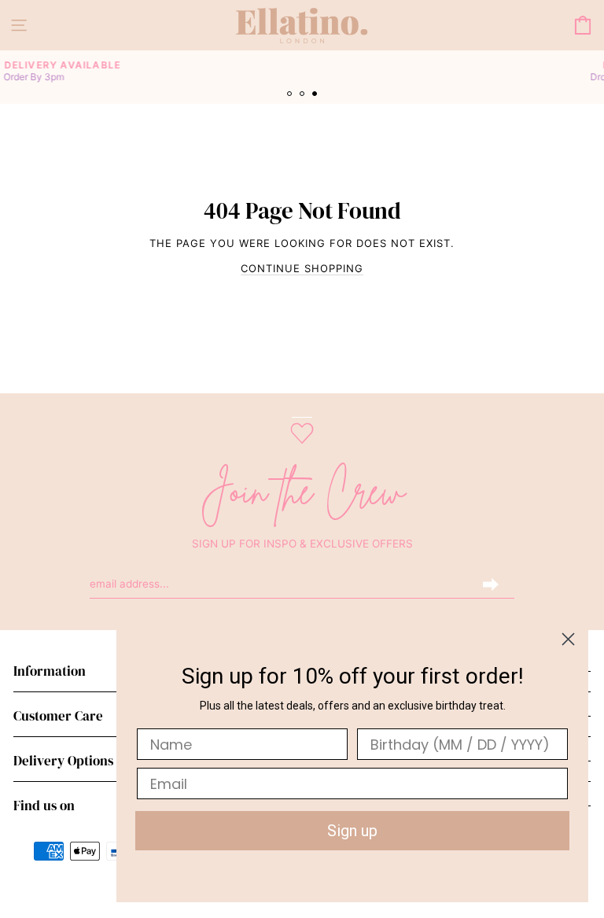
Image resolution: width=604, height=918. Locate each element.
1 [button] (291, 95)
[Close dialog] (568, 639)
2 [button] (304, 95)
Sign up (352, 830)
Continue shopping (302, 268)
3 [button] (316, 95)
